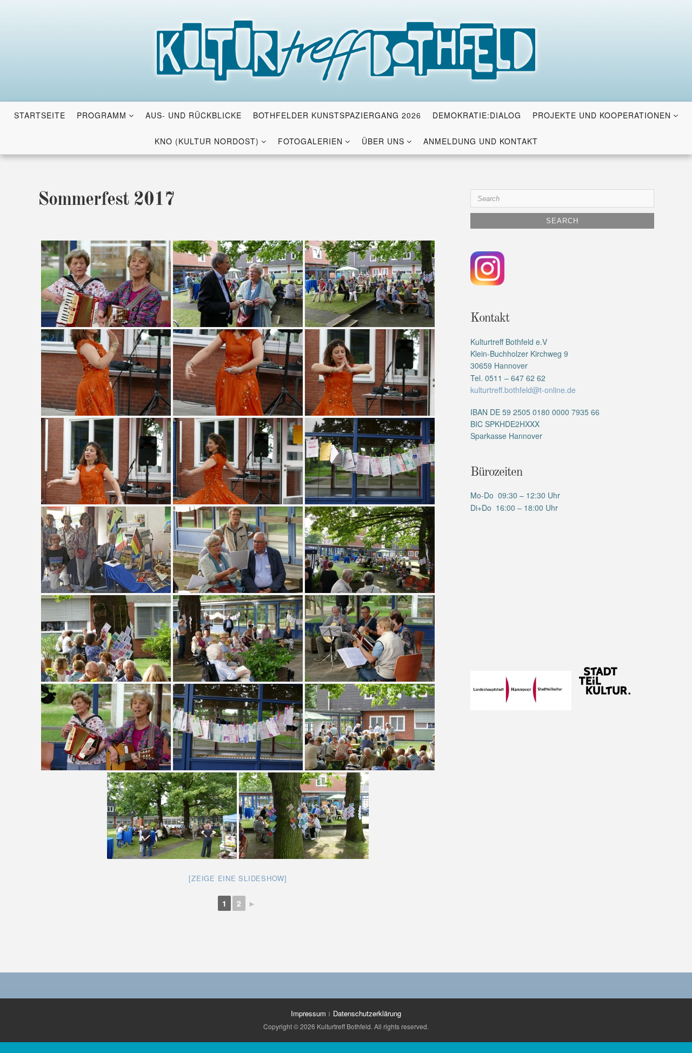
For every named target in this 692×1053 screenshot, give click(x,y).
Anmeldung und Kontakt (480, 141)
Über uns (383, 141)
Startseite (39, 115)
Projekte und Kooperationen (602, 115)
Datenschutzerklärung (367, 1013)
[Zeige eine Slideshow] (238, 878)
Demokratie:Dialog (476, 115)
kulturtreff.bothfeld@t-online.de (523, 389)
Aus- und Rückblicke (193, 115)
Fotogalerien (310, 141)
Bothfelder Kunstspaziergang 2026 (337, 115)
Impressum (308, 1013)
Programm (102, 115)
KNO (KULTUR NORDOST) (207, 141)
